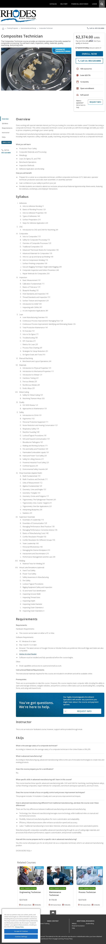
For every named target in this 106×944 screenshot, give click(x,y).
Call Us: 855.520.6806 (95, 28)
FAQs (4, 137)
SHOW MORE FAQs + (24, 851)
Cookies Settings (21, 936)
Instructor (6, 133)
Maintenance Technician (55, 893)
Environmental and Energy (28, 28)
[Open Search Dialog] (102, 3)
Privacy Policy (68, 939)
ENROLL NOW (89, 53)
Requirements (7, 128)
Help (73, 928)
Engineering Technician (30, 892)
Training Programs (12, 28)
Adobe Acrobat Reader (28, 654)
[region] (21, 925)
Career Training (44, 923)
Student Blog (90, 923)
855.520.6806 (6, 153)
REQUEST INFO (95, 102)
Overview (5, 119)
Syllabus (5, 123)
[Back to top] (53, 920)
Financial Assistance (78, 926)
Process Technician (87, 892)
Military (74, 923)
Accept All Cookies (21, 931)
